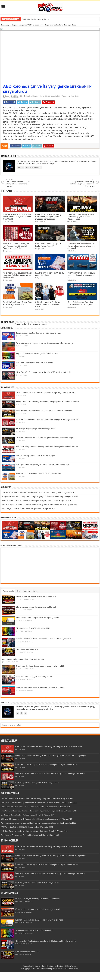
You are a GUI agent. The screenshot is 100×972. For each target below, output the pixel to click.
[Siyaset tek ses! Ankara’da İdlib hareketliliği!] (8, 631)
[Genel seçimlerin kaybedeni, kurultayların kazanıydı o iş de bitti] (8, 690)
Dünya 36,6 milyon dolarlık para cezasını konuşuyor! (36, 596)
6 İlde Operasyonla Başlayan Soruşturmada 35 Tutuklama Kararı (47, 304)
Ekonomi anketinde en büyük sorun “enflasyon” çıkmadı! (37, 618)
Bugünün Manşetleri (19, 25)
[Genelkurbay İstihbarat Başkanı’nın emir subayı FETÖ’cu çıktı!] (8, 669)
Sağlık (59, 96)
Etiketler (27, 591)
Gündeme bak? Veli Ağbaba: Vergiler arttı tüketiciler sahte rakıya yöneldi (43, 639)
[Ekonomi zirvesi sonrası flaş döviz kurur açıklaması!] (8, 610)
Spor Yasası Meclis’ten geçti (27, 649)
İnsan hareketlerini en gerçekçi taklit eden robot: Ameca (23, 659)
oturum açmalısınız (40, 324)
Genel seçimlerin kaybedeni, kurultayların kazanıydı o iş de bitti (40, 687)
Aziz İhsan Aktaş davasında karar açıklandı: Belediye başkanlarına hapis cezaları (17, 275)
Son (18, 591)
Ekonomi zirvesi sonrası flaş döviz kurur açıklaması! (36, 607)
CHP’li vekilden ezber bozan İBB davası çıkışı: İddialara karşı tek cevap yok (81, 246)
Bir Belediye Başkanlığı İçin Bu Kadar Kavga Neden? (48, 245)
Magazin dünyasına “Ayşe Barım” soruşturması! (34, 677)
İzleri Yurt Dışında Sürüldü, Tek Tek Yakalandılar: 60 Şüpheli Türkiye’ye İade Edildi (16, 246)
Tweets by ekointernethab (11, 725)
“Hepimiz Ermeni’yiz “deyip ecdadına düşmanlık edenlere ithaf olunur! (82, 183)
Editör (7, 96)
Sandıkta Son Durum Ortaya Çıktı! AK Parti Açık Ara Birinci (17, 303)
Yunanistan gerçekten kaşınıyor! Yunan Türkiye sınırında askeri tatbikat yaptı (45, 343)
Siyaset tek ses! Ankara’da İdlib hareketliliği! (33, 628)
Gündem (47, 96)
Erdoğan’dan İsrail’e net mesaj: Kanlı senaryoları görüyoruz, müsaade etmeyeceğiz (51, 19)
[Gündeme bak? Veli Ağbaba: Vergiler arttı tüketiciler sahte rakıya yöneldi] (8, 642)
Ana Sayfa (6, 25)
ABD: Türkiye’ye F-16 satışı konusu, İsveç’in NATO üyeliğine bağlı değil (43, 372)
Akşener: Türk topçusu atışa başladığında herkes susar (37, 354)
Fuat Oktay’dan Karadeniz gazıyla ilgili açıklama (34, 362)
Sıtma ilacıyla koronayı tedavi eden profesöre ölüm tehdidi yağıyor (18, 183)
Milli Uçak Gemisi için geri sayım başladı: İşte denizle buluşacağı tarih (81, 275)
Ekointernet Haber (39, 966)
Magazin (53, 96)
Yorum (35, 591)
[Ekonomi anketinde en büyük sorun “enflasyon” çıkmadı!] (8, 620)
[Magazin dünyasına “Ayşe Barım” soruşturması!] (8, 679)
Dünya (42, 96)
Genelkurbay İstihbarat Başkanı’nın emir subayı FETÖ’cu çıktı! (40, 666)
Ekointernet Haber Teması (67, 966)
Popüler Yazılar (8, 591)
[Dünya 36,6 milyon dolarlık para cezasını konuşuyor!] (8, 599)
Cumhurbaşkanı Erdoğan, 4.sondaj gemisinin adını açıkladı (38, 333)
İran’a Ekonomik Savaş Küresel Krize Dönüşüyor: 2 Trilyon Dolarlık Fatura (80, 216)
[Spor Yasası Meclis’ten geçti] (8, 652)
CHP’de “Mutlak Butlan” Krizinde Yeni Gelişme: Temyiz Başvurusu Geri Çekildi (17, 216)
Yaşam (64, 96)
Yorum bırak (75, 96)
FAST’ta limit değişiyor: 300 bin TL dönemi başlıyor (35, 456)
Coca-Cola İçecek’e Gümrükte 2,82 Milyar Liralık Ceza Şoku (80, 303)
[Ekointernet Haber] (50, 7)
